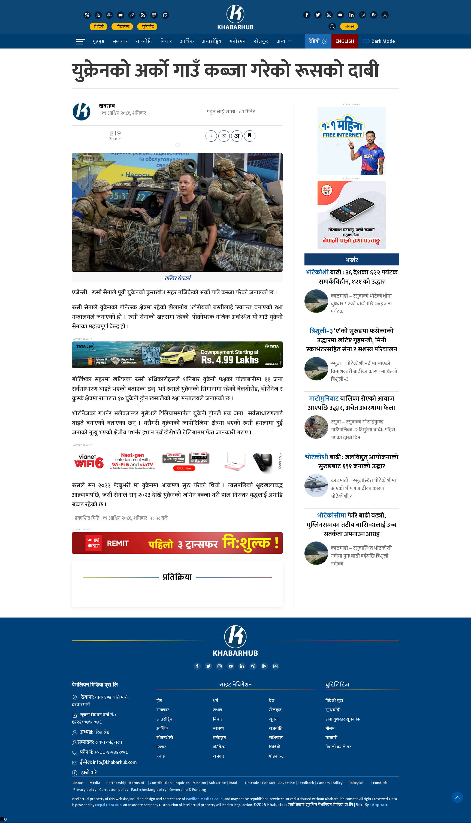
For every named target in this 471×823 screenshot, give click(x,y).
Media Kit (94, 783)
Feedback (306, 783)
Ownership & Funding (187, 789)
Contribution (161, 783)
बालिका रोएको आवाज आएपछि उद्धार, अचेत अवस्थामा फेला (351, 403)
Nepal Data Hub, (108, 805)
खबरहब (107, 106)
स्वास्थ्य (218, 728)
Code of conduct (380, 783)
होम (159, 700)
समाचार (120, 41)
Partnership (116, 783)
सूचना (274, 719)
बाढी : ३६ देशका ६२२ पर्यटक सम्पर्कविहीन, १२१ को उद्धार (352, 277)
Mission (199, 783)
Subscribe (217, 783)
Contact (269, 783)
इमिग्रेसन (220, 747)
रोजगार (218, 756)
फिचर (161, 747)
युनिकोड (147, 26)
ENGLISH (345, 41)
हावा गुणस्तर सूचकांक (342, 719)
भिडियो (98, 26)
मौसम (329, 728)
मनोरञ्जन (238, 41)
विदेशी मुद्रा (334, 700)
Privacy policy (84, 789)
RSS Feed (233, 783)
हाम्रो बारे (89, 772)
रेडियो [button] (315, 41)
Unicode (252, 783)
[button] (332, 26)
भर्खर (351, 260)
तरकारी (331, 738)
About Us (78, 783)
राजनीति (144, 41)
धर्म (215, 700)
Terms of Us (136, 783)
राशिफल (276, 738)
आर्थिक (187, 41)
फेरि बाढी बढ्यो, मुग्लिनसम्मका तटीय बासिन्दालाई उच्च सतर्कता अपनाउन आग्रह (352, 524)
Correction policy (113, 789)
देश (271, 700)
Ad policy (338, 783)
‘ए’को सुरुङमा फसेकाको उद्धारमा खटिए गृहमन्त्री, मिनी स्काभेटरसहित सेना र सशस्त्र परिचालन (351, 340)
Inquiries (182, 783)
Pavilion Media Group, (205, 799)
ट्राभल (217, 710)
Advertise (286, 783)
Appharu (380, 805)
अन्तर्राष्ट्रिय (212, 41)
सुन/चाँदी (332, 710)
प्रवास (160, 756)
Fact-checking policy (149, 789)
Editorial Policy (355, 783)
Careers (323, 783)
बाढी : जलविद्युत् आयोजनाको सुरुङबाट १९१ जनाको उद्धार (351, 462)
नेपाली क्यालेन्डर (338, 747)
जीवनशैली (164, 738)
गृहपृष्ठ (98, 41)
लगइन (349, 26)
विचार (166, 41)
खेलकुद (261, 41)
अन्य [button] (281, 41)
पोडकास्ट (122, 26)
